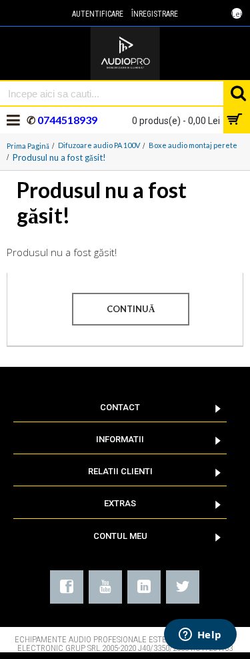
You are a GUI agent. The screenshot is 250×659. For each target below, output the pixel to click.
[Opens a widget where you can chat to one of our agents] (200, 635)
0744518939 (66, 119)
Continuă (131, 308)
